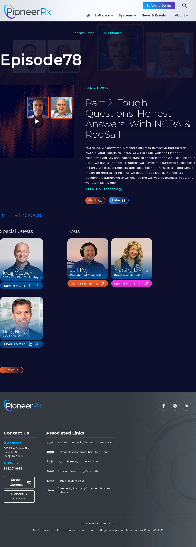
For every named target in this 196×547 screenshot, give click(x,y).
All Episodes (112, 33)
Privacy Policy (89, 523)
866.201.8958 (13, 468)
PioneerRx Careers (19, 496)
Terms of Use (107, 523)
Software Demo (158, 5)
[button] (105, 15)
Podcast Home (84, 33)
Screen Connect (20, 482)
